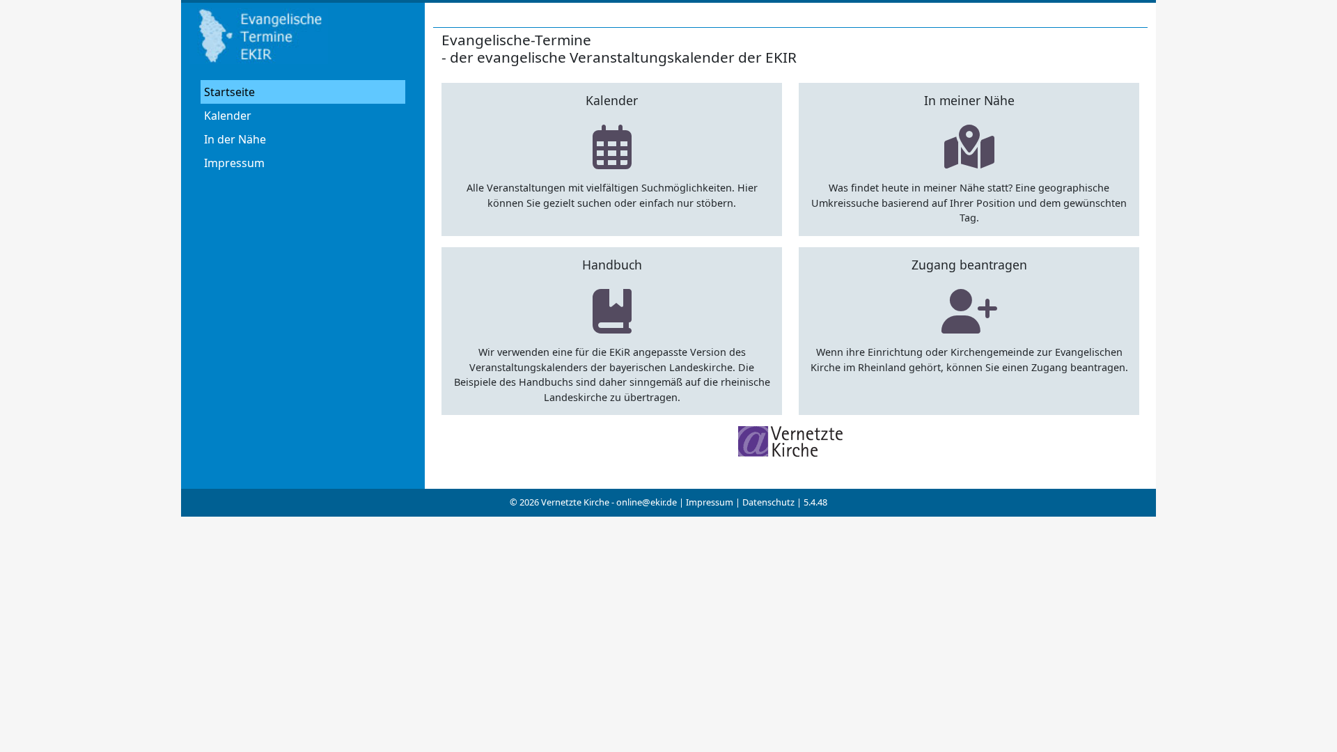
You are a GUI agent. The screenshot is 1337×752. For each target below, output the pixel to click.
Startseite (229, 92)
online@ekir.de (646, 502)
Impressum (234, 163)
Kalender (227, 115)
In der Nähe (235, 139)
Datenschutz (768, 502)
